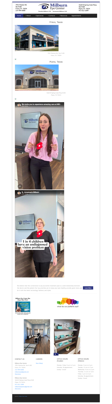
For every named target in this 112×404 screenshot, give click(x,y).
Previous (18, 336)
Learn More (88, 288)
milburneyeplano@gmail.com (23, 386)
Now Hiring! (39, 363)
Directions (18, 374)
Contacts (51, 16)
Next (94, 336)
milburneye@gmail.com (22, 372)
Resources (63, 16)
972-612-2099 (19, 384)
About (28, 16)
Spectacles (39, 16)
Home (19, 16)
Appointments (76, 16)
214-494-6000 (19, 370)
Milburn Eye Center (23, 396)
